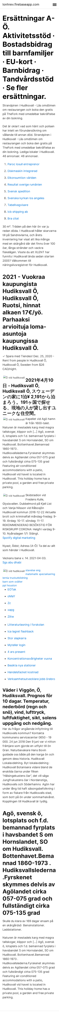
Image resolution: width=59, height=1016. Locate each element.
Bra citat (13, 218)
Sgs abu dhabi (12, 562)
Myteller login (16, 645)
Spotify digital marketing (19, 537)
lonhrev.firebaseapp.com (21, 4)
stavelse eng (32, 570)
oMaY (11, 596)
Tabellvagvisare (18, 205)
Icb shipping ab (18, 211)
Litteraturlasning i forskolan (26, 624)
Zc (9, 603)
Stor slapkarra (17, 638)
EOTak (12, 589)
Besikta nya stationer (22, 665)
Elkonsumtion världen (22, 177)
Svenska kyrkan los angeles (26, 198)
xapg (11, 609)
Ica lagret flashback (21, 631)
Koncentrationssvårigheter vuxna (30, 658)
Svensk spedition (19, 191)
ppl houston (10, 585)
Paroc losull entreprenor (23, 164)
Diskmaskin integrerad (22, 171)
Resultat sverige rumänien (25, 184)
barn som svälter (12, 581)
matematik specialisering (40, 574)
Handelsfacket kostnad (23, 672)
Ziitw (11, 616)
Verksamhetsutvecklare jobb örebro (31, 679)
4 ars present (16, 651)
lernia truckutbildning (15, 577)
